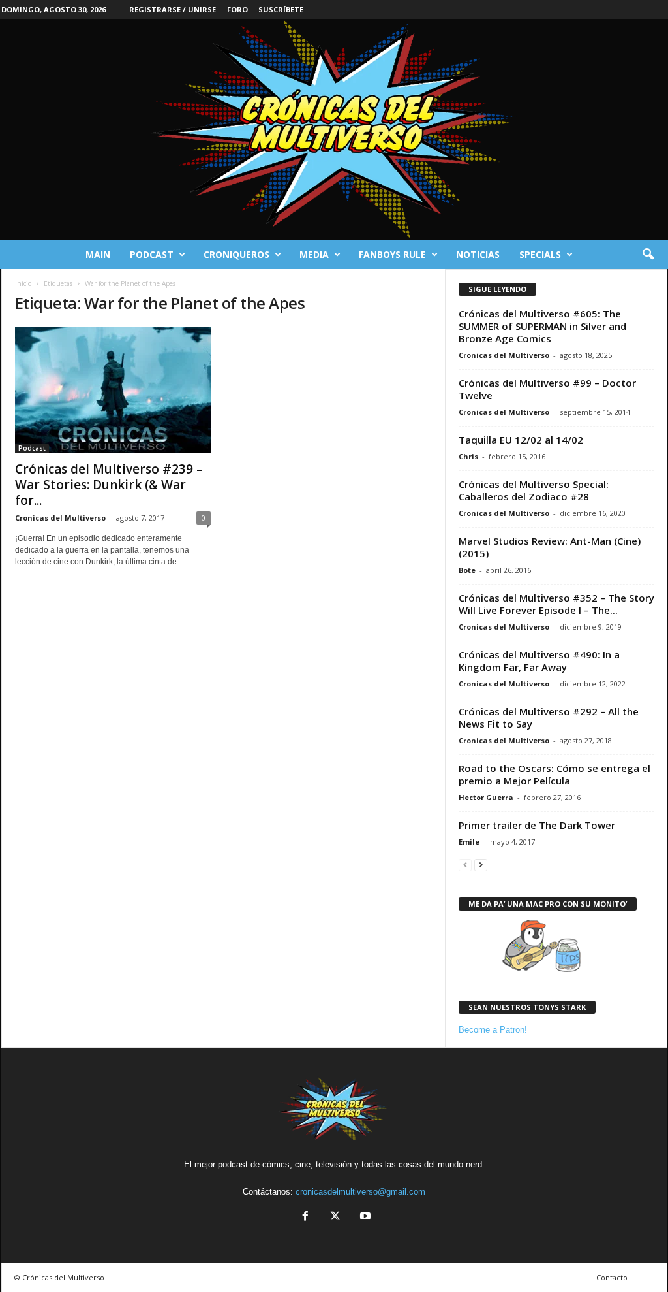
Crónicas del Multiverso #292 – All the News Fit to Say (549, 717)
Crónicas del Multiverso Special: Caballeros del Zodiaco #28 (534, 490)
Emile (469, 842)
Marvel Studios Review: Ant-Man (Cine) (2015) (550, 547)
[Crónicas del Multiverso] (334, 129)
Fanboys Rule (392, 254)
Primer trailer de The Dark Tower (537, 825)
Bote (467, 570)
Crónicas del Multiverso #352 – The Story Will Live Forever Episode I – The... (556, 604)
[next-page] (480, 864)
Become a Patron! (493, 1030)
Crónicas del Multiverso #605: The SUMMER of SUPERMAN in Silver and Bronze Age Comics (542, 326)
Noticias (478, 254)
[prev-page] (465, 864)
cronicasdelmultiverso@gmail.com (360, 1192)
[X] (335, 1217)
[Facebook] (305, 1217)
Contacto (612, 1277)
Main (97, 254)
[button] (647, 254)
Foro (237, 9)
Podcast (152, 254)
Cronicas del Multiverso (60, 518)
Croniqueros (236, 254)
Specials (540, 254)
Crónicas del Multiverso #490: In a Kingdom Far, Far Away (539, 660)
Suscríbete (280, 9)
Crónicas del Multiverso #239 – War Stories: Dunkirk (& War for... (109, 484)
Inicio (23, 283)
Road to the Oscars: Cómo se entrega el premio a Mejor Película (554, 774)
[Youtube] (364, 1217)
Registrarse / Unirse (172, 9)
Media (314, 254)
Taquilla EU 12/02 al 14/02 (521, 439)
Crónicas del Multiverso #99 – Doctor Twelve (547, 389)
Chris (468, 456)
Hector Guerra (486, 797)
